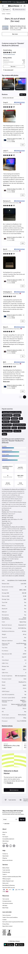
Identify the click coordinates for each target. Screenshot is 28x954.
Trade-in (4, 874)
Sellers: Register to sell (7, 881)
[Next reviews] (24, 397)
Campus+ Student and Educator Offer (11, 876)
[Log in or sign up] (21, 6)
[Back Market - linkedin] (14, 846)
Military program (6, 878)
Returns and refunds (7, 860)
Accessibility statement (8, 839)
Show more (6, 185)
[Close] (26, 2)
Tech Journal (5, 899)
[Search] (13, 9)
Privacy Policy (5, 924)
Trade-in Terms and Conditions (10, 917)
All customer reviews (7, 903)
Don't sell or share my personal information (12, 921)
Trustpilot (4, 843)
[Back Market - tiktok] (7, 846)
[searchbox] (20, 9)
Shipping (4, 858)
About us (4, 832)
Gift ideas (4, 905)
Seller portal (5, 883)
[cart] (24, 6)
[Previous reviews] (20, 397)
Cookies (4, 919)
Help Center (5, 856)
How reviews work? (9, 69)
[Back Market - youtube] (10, 846)
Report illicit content (7, 926)
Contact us (5, 853)
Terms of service (6, 915)
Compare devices (6, 901)
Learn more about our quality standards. (13, 575)
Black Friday (5, 907)
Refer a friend (5, 868)
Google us (10, 783)
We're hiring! (5, 841)
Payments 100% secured (8, 887)
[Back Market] (13, 6)
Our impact (5, 836)
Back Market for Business (8, 885)
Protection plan (6, 872)
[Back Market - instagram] (3, 846)
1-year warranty (6, 870)
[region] (14, 84)
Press (3, 834)
